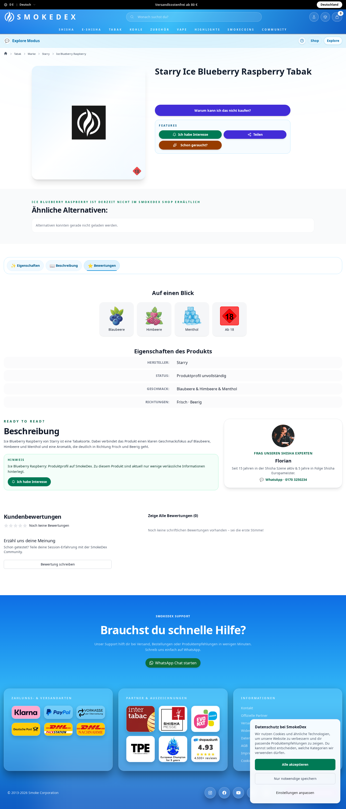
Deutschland (329, 5)
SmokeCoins (241, 29)
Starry (46, 54)
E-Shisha (91, 29)
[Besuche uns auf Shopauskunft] (205, 749)
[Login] (314, 17)
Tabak (115, 29)
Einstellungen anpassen (295, 792)
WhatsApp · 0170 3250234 (283, 479)
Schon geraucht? (194, 145)
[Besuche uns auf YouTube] (238, 792)
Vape (182, 29)
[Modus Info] (302, 40)
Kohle (136, 29)
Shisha (66, 29)
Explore (333, 40)
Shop (315, 40)
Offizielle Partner (254, 715)
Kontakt (247, 708)
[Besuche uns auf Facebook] (224, 792)
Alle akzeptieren (295, 764)
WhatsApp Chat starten (176, 663)
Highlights (207, 29)
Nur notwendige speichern (295, 778)
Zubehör (159, 29)
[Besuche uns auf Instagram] (210, 792)
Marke (32, 54)
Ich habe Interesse (32, 481)
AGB (244, 745)
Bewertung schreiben (58, 564)
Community (274, 29)
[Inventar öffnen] (325, 17)
